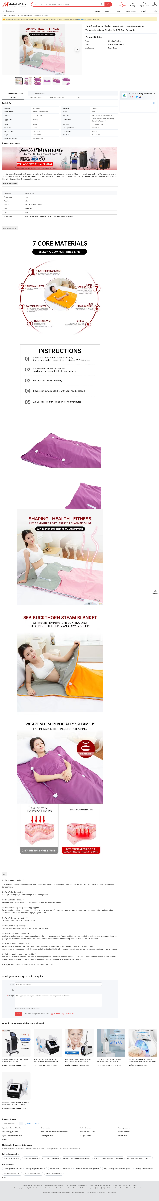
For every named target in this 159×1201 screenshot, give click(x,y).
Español (35, 1188)
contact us (81, 19)
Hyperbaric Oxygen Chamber (11, 1128)
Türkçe (122, 1188)
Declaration (102, 1192)
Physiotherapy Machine (10, 1132)
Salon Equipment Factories (13, 1169)
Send (18, 1014)
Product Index (117, 1185)
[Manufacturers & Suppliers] (14, 4)
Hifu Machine (122, 1136)
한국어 (97, 1188)
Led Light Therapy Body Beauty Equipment (108, 1158)
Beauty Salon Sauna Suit (12, 1174)
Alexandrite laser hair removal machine (54, 1132)
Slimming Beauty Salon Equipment (87, 1169)
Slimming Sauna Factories (144, 1169)
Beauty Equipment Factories (35, 1169)
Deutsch (75, 1188)
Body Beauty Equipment (41, 15)
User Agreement (91, 1192)
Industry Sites (93, 1185)
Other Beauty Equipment (50, 1158)
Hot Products (26, 1185)
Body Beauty (67, 1169)
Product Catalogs (33, 1123)
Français (51, 1188)
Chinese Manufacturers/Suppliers (53, 1185)
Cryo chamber (45, 1128)
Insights (134, 1185)
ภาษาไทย (115, 1188)
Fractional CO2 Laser (87, 1132)
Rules (155, 11)
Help (118, 11)
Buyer (107, 11)
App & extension (130, 11)
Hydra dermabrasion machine (12, 1136)
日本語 (103, 1188)
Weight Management (31, 1158)
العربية (91, 1188)
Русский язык (60, 1188)
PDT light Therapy (85, 1136)
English (29, 1188)
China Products (37, 1185)
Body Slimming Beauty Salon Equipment (117, 1169)
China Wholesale (71, 1185)
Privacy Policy (112, 1192)
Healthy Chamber (85, 1128)
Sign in (154, 6)
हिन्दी (108, 1188)
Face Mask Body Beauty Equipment (139, 1158)
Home (4, 15)
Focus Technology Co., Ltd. (65, 1192)
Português (43, 1188)
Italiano (69, 1188)
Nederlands (83, 1188)
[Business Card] (154, 103)
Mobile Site (126, 1185)
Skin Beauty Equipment (11, 1158)
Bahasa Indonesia (139, 1188)
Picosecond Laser (124, 1132)
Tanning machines (124, 1128)
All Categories (9, 11)
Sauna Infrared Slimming (33, 1174)
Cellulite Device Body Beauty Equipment (76, 1158)
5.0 (129, 97)
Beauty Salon (54, 1169)
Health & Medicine (13, 15)
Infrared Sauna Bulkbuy (54, 1174)
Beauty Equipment (26, 15)
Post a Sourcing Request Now (62, 1014)
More (4, 1178)
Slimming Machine (47, 1136)
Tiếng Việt (129, 1188)
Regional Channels (105, 1185)
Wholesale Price (82, 1185)
